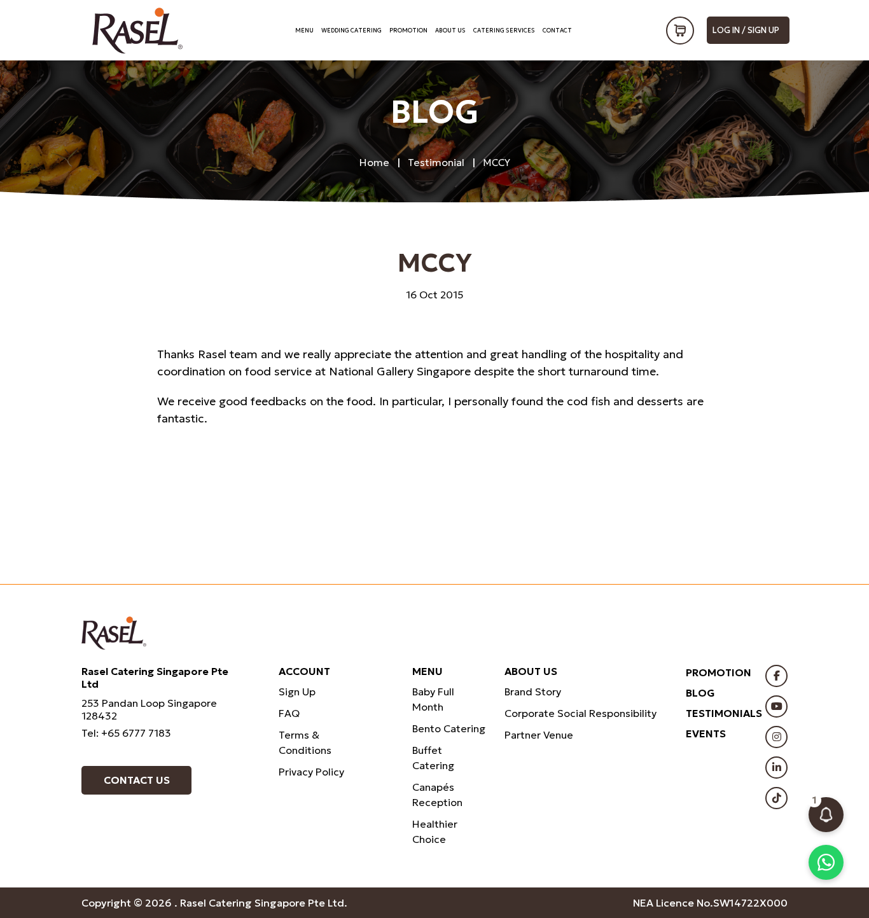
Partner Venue (538, 734)
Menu (304, 30)
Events (706, 733)
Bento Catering (448, 728)
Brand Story (532, 691)
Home (374, 162)
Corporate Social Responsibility (580, 713)
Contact (557, 30)
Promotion (408, 30)
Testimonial (436, 162)
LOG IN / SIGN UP (746, 30)
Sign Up (297, 691)
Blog (700, 692)
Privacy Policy (311, 771)
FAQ (289, 713)
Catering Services (504, 30)
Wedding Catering (351, 30)
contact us (137, 780)
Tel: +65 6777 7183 (126, 733)
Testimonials (724, 713)
